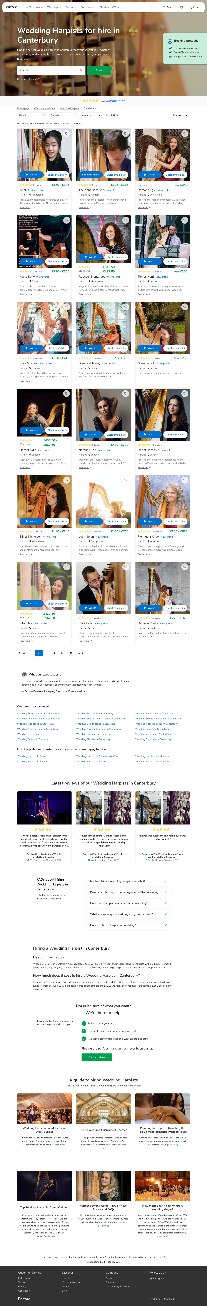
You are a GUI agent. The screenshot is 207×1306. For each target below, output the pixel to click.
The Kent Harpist (101, 854)
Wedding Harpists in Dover (31, 756)
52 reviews (25, 444)
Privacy (22, 1286)
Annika (44, 854)
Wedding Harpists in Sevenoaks (152, 761)
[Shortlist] (181, 7)
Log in (192, 7)
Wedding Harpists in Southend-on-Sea (97, 756)
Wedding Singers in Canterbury (152, 729)
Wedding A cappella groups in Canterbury (98, 729)
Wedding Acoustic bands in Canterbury (156, 724)
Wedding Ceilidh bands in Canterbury (96, 724)
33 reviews (156, 618)
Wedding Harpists (69, 108)
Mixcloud (169, 1299)
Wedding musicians (44, 108)
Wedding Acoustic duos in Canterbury (37, 729)
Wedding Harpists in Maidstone (152, 756)
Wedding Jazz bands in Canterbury (35, 724)
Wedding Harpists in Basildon (92, 761)
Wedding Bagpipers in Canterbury (94, 734)
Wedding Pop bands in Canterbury (94, 713)
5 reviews (142, 185)
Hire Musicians (32, 7)
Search (170, 7)
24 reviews (97, 531)
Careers (110, 1282)
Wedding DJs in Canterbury (32, 734)
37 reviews (25, 617)
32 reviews (38, 531)
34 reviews (156, 444)
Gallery (66, 1286)
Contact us (24, 1290)
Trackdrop (155, 1299)
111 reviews (84, 270)
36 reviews (97, 445)
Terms (21, 1282)
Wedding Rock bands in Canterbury (154, 713)
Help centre (24, 1278)
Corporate (86, 7)
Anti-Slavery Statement (118, 1286)
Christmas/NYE (107, 7)
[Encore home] (11, 7)
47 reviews (156, 358)
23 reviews (97, 618)
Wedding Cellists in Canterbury (34, 739)
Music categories (71, 1282)
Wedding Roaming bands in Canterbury (38, 718)
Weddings (52, 7)
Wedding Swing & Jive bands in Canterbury (158, 718)
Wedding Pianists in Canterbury (93, 739)
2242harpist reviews (113, 100)
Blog (64, 1290)
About (109, 1278)
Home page (23, 108)
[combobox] (32, 115)
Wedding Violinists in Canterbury (153, 734)
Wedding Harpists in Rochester (34, 761)
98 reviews (38, 358)
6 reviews (37, 185)
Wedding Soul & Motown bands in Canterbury (100, 718)
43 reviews (156, 531)
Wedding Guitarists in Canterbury (153, 739)
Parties (69, 7)
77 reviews (97, 358)
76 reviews (156, 271)
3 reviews (96, 185)
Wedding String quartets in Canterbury (38, 713)
